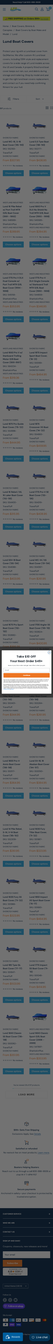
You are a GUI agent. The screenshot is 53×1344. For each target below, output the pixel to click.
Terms (12, 689)
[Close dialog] (49, 652)
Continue (26, 675)
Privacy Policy (6, 689)
